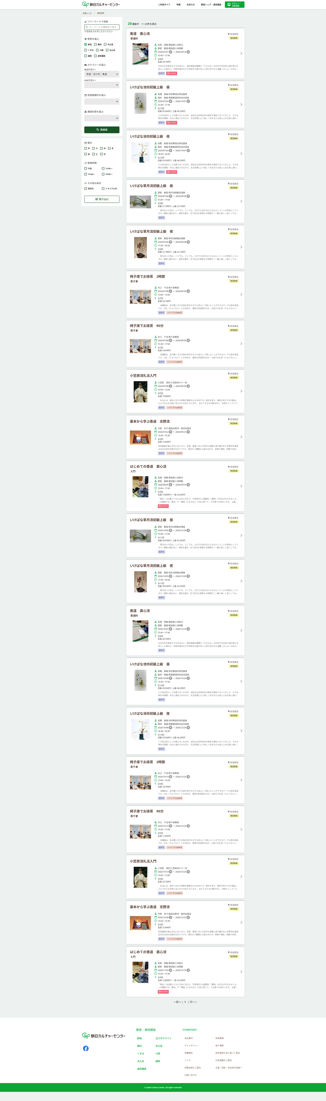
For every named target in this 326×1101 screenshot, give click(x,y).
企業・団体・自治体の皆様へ (228, 1067)
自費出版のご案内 (193, 1067)
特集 (178, 4)
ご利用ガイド (164, 4)
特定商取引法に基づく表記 (227, 1053)
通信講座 (141, 1068)
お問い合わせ (191, 1075)
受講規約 (189, 1053)
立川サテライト (163, 1038)
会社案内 (189, 1038)
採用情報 (219, 1038)
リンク (188, 1060)
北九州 (140, 1061)
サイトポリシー (192, 1045)
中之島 (158, 1045)
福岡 (157, 1061)
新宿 (139, 1038)
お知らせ (191, 4)
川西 (157, 1053)
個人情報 (219, 1045)
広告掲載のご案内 (223, 1060)
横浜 (139, 1045)
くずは (140, 1053)
